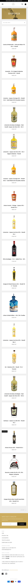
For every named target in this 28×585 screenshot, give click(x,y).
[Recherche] (22, 4)
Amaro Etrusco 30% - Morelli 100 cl (14, 447)
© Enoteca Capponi (13, 579)
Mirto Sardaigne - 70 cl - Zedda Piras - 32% (14, 259)
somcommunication (13, 570)
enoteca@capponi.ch (6, 549)
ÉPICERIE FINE (5, 535)
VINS (3, 533)
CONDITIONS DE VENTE (7, 542)
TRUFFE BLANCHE (6, 540)
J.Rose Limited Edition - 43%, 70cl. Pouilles (14, 315)
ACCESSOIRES (5, 538)
